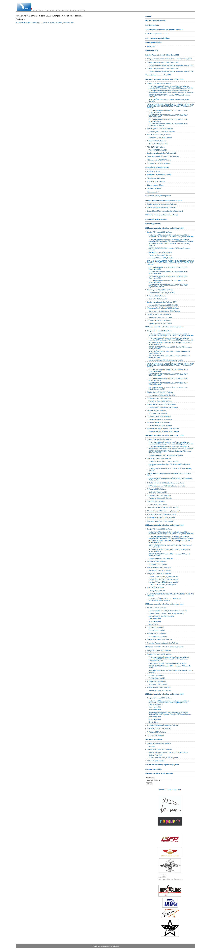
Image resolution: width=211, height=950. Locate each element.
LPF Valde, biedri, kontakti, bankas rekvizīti (161, 214)
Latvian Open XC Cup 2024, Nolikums (159, 391)
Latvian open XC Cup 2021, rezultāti (159, 616)
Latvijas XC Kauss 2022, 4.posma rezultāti (161, 576)
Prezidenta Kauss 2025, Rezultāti (158, 255)
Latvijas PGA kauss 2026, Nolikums (158, 82)
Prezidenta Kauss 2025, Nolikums (158, 252)
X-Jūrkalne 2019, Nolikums (155, 731)
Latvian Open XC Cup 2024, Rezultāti (160, 395)
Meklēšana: (150, 777)
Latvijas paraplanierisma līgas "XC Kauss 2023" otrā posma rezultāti (167, 465)
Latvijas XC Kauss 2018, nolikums (158, 742)
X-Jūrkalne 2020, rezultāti (156, 684)
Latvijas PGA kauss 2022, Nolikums (158, 528)
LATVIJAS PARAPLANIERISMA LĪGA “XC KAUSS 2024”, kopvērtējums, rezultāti (166, 388)
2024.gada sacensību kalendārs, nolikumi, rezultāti (164, 326)
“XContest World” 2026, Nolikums (157, 163)
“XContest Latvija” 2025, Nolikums (158, 314)
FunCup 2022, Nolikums (154, 587)
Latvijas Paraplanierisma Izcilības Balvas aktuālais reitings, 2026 (168, 58)
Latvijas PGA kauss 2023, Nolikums (158, 438)
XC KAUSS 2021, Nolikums (155, 607)
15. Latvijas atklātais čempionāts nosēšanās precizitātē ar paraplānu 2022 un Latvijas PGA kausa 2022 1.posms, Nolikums (169, 533)
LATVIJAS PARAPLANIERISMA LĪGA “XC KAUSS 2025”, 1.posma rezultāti (166, 268)
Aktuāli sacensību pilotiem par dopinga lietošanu (164, 28)
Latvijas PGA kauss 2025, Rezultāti (159, 258)
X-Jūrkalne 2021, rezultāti (156, 636)
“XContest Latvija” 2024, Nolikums (158, 416)
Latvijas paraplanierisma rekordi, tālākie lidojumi (163, 199)
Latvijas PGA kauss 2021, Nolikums (158, 639)
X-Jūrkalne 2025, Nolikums (155, 295)
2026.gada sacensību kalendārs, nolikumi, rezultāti (164, 78)
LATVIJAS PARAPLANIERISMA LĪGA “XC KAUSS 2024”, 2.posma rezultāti (166, 375)
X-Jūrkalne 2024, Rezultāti (156, 413)
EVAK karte (150, 46)
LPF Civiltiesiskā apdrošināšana (157, 37)
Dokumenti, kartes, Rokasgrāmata (158, 195)
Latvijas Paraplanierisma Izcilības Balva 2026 (162, 54)
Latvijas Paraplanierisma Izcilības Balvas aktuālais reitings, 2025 (169, 65)
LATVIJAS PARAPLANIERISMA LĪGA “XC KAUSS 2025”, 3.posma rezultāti (166, 272)
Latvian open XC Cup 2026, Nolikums (159, 128)
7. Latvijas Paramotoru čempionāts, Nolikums (162, 642)
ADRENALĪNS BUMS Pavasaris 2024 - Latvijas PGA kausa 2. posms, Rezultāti (168, 348)
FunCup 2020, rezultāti (154, 678)
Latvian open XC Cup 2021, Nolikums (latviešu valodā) (166, 610)
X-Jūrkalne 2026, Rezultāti (156, 144)
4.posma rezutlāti (153, 719)
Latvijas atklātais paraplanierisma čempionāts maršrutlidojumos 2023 (168, 474)
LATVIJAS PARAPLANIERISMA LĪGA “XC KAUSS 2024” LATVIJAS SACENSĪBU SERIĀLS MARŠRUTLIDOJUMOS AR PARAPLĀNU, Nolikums (169, 364)
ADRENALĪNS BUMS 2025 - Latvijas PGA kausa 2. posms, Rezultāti (167, 249)
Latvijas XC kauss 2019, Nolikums (158, 728)
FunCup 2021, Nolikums (154, 626)
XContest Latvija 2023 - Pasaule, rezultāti (160, 513)
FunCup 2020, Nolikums (154, 674)
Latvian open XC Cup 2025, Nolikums (159, 289)
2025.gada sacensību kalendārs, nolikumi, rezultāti (164, 227)
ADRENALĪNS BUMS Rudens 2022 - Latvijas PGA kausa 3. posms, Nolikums (167, 550)
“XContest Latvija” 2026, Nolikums (158, 159)
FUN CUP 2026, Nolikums (155, 146)
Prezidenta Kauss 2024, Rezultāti (158, 401)
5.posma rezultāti (153, 618)
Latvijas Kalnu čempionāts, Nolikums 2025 (160, 301)
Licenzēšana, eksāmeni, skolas (157, 166)
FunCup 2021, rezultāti (154, 630)
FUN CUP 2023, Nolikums (155, 501)
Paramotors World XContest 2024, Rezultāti (162, 431)
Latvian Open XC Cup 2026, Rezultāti (160, 131)
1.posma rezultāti (153, 707)
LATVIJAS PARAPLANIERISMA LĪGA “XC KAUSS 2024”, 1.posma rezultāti (166, 370)
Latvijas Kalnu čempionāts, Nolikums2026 (160, 152)
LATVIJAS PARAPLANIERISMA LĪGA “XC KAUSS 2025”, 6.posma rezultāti (166, 281)
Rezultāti (150, 746)
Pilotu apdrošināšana (153, 42)
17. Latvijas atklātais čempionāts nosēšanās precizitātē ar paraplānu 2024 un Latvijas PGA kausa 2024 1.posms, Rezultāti (169, 339)
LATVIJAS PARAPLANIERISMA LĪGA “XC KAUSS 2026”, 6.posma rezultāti (166, 120)
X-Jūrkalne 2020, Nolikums (155, 681)
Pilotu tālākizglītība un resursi (156, 33)
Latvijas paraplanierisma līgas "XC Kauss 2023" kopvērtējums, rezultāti (168, 469)
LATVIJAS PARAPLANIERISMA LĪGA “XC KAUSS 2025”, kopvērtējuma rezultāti (166, 286)
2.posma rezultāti (153, 709)
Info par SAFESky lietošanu (155, 20)
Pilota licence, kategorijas (155, 177)
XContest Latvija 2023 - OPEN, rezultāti (160, 517)
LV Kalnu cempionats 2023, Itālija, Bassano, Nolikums (164, 482)
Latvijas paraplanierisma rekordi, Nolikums (161, 203)
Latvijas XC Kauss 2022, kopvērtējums (160, 584)
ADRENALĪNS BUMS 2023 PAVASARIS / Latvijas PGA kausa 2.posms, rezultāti (168, 451)
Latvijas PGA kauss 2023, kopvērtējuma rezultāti (164, 455)
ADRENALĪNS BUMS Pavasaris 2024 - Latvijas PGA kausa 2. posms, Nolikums (168, 343)
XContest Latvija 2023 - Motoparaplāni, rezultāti (162, 510)
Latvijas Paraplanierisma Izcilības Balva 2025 (161, 61)
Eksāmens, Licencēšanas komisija (158, 174)
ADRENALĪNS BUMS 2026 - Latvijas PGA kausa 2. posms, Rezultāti (167, 100)
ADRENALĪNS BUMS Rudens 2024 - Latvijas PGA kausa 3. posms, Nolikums (167, 352)
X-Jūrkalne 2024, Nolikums (155, 410)
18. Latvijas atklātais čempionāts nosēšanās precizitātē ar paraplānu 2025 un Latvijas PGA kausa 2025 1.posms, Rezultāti (169, 240)
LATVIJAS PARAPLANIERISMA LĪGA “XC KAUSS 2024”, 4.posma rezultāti (166, 383)
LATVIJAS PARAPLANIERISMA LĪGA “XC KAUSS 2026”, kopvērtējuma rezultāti (166, 124)
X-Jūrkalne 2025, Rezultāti (156, 299)
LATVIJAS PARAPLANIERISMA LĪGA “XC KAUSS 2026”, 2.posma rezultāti (166, 111)
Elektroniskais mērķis (153, 768)
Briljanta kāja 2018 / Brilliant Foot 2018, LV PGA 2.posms (166, 752)
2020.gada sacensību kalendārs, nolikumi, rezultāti (164, 646)
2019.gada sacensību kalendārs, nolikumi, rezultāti (164, 693)
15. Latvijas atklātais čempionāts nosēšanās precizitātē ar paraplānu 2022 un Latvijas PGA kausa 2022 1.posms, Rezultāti (169, 537)
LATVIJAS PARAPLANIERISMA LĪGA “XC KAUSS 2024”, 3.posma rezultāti (166, 379)
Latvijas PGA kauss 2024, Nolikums (158, 330)
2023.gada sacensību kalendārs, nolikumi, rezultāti (164, 434)
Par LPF (148, 15)
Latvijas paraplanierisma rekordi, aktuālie (160, 207)
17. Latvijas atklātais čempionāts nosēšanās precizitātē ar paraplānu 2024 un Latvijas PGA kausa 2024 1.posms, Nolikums (169, 334)
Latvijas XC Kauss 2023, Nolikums (158, 458)
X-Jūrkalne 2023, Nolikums (155, 488)
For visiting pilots (152, 24)
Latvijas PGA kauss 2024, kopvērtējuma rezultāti (164, 360)
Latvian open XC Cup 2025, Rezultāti (159, 292)
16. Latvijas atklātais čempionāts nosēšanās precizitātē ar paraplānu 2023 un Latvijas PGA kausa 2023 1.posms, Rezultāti (169, 447)
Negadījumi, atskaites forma (156, 218)
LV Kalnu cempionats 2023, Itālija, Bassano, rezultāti (165, 486)
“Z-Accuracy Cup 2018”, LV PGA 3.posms (161, 757)
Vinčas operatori (151, 191)
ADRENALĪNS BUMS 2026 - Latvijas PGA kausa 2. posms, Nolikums (167, 96)
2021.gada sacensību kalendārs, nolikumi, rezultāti (164, 603)
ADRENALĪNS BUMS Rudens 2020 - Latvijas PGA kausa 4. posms (167, 666)
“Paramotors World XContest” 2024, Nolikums (162, 428)
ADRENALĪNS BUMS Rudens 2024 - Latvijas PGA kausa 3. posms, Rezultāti (167, 356)
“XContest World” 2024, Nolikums (157, 422)
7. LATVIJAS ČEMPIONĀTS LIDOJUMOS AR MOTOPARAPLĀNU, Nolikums (169, 594)
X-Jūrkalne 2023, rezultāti (156, 492)
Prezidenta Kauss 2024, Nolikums (158, 397)
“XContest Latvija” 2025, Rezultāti (158, 317)
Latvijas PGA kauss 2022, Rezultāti (159, 558)
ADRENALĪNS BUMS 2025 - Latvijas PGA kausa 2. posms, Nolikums (167, 244)
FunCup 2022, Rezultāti (155, 590)
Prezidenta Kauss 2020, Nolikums (158, 687)
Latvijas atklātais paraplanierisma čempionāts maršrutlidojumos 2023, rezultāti (168, 479)
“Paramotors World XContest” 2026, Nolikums (162, 156)
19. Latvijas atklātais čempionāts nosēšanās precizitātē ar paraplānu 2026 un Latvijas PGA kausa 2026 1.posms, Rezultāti (169, 91)
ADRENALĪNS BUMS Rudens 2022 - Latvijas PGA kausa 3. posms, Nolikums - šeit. (45, 23)
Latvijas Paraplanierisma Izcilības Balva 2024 (161, 68)
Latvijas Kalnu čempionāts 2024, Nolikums (160, 404)
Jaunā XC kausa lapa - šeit (170, 790)
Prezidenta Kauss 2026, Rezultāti (158, 137)
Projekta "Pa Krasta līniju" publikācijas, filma (162, 764)
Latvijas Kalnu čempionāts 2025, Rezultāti (161, 305)
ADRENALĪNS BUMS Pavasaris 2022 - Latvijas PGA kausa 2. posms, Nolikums (168, 541)
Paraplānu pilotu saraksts (155, 181)
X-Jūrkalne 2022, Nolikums (155, 561)
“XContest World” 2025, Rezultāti (158, 323)
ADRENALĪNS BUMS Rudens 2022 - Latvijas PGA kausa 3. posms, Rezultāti (167, 554)
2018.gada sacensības (153, 738)
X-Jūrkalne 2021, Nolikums (155, 633)
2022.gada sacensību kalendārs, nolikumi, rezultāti (164, 524)
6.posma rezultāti (153, 621)
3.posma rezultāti (153, 716)
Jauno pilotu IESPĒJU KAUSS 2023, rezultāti (161, 507)
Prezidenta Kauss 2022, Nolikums (158, 567)
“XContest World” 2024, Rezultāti (158, 425)
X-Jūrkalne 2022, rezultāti (156, 564)
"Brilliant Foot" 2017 (153, 755)
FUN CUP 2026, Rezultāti (156, 150)
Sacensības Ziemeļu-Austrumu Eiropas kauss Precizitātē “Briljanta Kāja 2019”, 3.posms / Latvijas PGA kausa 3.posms (168, 713)
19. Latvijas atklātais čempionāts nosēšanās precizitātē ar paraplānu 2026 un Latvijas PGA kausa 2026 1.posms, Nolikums (169, 87)
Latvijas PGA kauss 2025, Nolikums (158, 231)
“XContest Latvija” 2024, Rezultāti (158, 419)
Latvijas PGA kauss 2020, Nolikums (158, 653)
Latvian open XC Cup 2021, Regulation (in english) (164, 613)
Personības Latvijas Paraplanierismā (159, 772)
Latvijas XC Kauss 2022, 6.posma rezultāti (161, 582)
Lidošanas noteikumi (153, 188)
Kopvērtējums (151, 624)
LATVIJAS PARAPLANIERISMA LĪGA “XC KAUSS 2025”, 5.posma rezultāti (166, 277)
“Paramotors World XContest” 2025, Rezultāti (162, 311)
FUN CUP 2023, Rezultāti (156, 504)
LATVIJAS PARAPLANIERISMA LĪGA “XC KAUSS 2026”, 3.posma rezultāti (166, 116)
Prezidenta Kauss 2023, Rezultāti (158, 498)
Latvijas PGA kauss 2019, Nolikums (158, 697)
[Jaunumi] (24, 7)
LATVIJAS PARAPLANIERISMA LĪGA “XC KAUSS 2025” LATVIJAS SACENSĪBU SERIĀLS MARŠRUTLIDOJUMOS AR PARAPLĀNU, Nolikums (169, 262)
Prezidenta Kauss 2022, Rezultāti (158, 570)
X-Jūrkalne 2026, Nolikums (155, 140)
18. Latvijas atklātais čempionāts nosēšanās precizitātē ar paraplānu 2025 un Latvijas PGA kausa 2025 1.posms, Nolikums (169, 236)
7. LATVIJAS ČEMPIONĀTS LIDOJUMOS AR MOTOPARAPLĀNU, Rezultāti (163, 599)
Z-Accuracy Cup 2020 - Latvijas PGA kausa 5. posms (165, 663)
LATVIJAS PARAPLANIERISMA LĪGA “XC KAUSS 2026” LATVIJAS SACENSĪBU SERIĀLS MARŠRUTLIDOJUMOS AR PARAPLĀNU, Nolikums (169, 105)
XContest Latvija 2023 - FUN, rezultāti (159, 520)
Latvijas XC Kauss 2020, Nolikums (158, 650)
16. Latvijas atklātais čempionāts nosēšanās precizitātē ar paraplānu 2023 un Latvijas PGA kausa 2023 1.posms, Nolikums (169, 443)
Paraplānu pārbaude (153, 223)
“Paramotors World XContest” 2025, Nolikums (162, 307)
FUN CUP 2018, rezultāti (154, 760)
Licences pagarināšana (154, 184)
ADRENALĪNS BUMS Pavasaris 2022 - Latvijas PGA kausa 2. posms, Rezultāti (168, 546)
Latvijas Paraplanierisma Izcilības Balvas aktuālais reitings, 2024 (169, 71)
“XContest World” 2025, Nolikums (157, 320)
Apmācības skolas (152, 170)
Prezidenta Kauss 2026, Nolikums (158, 134)
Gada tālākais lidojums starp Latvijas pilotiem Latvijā (164, 210)
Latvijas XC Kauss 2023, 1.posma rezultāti (161, 461)
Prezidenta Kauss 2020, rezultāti (158, 690)
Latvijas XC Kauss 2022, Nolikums (158, 573)
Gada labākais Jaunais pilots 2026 (158, 74)
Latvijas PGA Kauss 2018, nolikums (158, 749)
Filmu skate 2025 (151, 49)
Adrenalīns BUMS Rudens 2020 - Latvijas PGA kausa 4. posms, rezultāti (169, 671)
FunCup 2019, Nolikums (154, 735)
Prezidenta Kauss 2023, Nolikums (158, 494)
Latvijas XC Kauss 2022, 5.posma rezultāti (161, 579)
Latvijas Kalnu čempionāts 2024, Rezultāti (161, 407)
